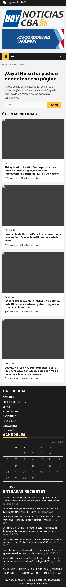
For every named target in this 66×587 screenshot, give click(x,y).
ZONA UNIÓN (9, 430)
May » (12, 487)
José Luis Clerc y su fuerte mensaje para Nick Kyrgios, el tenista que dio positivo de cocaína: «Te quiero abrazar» (31, 371)
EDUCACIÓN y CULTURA (14, 402)
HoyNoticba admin (30, 178)
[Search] (61, 57)
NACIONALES (9, 416)
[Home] (6, 56)
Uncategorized (10, 426)
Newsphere (24, 583)
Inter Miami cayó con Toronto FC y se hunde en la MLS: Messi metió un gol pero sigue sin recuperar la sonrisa (32, 304)
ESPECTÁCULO (11, 163)
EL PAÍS (6, 407)
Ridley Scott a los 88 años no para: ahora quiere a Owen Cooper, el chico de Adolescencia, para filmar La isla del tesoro (32, 170)
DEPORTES (9, 297)
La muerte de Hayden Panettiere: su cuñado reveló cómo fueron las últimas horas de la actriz (33, 237)
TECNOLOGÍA (9, 421)
